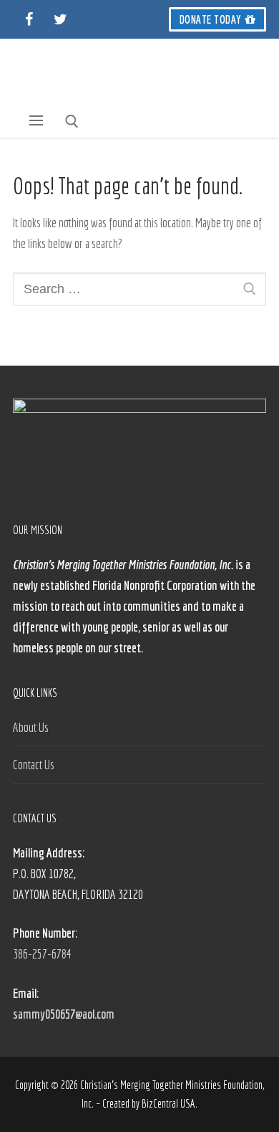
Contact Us (33, 764)
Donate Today (211, 19)
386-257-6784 (42, 953)
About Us (31, 727)
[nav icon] (36, 121)
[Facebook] (28, 19)
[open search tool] (72, 121)
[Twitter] (60, 19)
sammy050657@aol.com (63, 1014)
